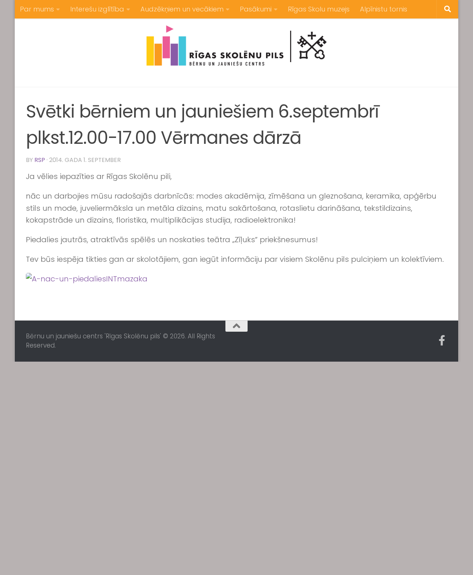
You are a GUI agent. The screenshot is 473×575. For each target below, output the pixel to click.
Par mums (37, 9)
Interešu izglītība (97, 9)
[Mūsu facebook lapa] (442, 340)
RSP (39, 160)
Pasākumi (256, 9)
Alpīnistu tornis (383, 9)
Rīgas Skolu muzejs (319, 9)
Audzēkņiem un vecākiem (182, 9)
